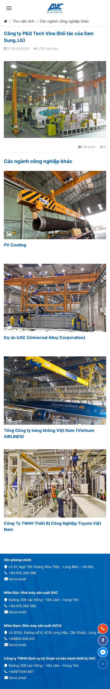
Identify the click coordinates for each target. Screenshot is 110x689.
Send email (17, 579)
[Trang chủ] (5, 21)
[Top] (102, 664)
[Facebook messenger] (102, 652)
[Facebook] (102, 640)
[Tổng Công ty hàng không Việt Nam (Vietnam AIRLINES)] (55, 390)
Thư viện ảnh (23, 21)
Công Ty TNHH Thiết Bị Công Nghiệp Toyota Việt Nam (52, 526)
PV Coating (15, 244)
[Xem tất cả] (100, 161)
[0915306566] (102, 628)
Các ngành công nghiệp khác (64, 21)
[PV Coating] (55, 205)
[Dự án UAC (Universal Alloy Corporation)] (55, 298)
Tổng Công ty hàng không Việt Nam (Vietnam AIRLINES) (49, 433)
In (104, 147)
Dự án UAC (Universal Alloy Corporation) (44, 337)
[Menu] (9, 8)
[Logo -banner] (54, 8)
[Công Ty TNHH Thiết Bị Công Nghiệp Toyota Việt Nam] (55, 483)
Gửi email (88, 147)
